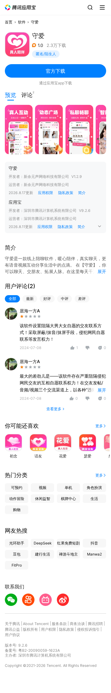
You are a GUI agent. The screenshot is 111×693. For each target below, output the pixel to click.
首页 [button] (8, 22)
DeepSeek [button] (42, 543)
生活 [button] (94, 499)
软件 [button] (22, 22)
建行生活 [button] (42, 554)
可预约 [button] (16, 487)
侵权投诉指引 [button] (88, 629)
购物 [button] (16, 510)
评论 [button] (27, 94)
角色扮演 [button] (94, 487)
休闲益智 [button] (42, 499)
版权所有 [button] (30, 629)
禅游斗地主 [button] (68, 554)
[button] (20, 8)
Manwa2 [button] (94, 554)
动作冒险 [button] (16, 499)
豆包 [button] (16, 554)
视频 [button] (42, 487)
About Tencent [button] (36, 624)
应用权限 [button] (45, 193)
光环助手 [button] (16, 543)
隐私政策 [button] (65, 193)
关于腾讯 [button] (12, 624)
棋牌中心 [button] (68, 499)
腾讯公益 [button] (12, 629)
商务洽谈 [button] (77, 624)
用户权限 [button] (48, 629)
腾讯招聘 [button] (95, 624)
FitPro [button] (17, 565)
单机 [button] (68, 487)
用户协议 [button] (12, 635)
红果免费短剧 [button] (68, 543)
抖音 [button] (94, 543)
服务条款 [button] (59, 624)
